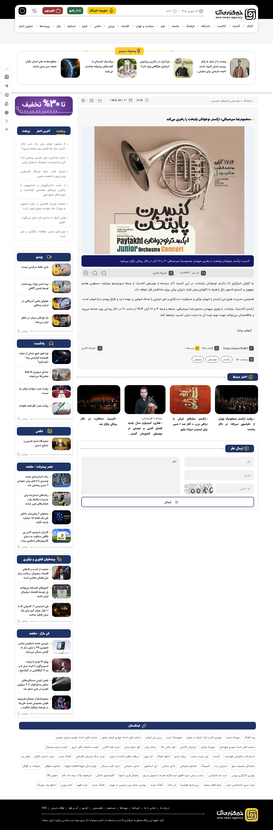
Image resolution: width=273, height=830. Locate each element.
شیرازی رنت (220, 766)
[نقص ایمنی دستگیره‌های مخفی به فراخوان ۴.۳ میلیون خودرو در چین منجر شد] (61, 684)
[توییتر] (7, 120)
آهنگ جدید (65, 756)
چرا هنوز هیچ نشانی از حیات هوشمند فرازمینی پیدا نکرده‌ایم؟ (33, 357)
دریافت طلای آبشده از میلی (124, 756)
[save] (91, 101)
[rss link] (6, 128)
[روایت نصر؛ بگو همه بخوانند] (61, 408)
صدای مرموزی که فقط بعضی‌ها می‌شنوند (36, 374)
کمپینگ (205, 766)
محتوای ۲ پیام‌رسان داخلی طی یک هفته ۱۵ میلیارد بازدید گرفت (34, 518)
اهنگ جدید (98, 785)
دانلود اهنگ (163, 756)
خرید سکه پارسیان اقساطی (90, 756)
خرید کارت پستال (110, 766)
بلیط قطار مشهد (212, 785)
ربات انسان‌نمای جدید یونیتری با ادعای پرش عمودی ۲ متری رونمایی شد (32, 480)
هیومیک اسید (174, 737)
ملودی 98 (52, 775)
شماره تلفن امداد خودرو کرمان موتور (121, 737)
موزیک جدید (233, 737)
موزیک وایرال (208, 747)
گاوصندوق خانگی (105, 775)
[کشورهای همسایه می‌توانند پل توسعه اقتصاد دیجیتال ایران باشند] (61, 591)
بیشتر (25, 331)
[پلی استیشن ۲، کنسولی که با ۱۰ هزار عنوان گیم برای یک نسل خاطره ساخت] (61, 610)
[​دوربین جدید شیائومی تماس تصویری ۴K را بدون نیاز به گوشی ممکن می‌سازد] (61, 647)
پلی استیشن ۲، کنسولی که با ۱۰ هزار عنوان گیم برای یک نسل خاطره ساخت (33, 610)
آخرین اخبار (43, 131)
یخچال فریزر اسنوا (128, 775)
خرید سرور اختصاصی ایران (240, 785)
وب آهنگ (249, 737)
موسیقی (212, 359)
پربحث (26, 131)
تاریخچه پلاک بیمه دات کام (76, 775)
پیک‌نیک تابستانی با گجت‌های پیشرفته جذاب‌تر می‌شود (99, 66)
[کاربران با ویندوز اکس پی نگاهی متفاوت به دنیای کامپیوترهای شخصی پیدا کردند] (61, 536)
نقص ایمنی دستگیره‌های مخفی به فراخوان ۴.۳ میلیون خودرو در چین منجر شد (32, 684)
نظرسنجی (98, 808)
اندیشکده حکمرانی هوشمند (240, 756)
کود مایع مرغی (132, 747)
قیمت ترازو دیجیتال (56, 747)
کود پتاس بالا (168, 747)
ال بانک (171, 785)
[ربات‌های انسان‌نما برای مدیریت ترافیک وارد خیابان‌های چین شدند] (61, 499)
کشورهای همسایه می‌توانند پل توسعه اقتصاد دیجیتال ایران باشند (34, 592)
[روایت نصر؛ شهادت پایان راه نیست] (61, 391)
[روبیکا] (7, 112)
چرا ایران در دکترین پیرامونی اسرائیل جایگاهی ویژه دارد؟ (154, 64)
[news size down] (103, 273)
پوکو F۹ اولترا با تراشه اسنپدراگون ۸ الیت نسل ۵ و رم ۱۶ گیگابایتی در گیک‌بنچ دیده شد (33, 666)
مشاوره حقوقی (52, 766)
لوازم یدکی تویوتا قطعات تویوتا (80, 766)
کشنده (216, 756)
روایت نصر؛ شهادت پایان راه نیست (33, 391)
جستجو (111, 808)
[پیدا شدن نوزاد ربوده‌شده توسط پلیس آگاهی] (61, 287)
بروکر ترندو (180, 756)
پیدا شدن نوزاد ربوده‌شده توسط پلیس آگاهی (34, 286)
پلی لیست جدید (199, 756)
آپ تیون (148, 756)
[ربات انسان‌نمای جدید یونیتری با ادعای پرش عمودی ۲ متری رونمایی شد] (61, 480)
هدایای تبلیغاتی (188, 766)
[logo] (236, 14)
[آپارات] (6, 94)
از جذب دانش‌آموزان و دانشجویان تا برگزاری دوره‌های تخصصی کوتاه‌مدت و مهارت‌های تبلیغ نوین (42, 190)
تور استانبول (150, 766)
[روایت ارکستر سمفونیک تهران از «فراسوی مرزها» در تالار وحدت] (236, 399)
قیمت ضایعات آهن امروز (84, 747)
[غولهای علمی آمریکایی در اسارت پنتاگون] (61, 304)
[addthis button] (171, 273)
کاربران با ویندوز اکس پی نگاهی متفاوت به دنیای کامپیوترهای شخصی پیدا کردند (35, 536)
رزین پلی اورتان (153, 737)
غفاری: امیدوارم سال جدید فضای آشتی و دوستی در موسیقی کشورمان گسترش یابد (145, 428)
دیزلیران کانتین (188, 747)
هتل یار (26, 756)
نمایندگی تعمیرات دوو (243, 766)
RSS (44, 808)
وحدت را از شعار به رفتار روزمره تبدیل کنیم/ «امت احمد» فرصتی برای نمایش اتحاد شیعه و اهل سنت (212, 66)
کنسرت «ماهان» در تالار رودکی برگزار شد (98, 421)
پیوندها (124, 808)
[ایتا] (6, 103)
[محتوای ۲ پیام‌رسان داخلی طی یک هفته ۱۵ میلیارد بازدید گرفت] (61, 517)
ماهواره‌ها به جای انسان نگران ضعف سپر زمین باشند (41, 64)
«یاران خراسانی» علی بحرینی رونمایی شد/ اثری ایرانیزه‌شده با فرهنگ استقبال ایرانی (42, 159)
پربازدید (60, 131)
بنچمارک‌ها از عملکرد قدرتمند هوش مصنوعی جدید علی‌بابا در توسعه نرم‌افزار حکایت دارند (32, 703)
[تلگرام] (6, 85)
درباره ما (164, 808)
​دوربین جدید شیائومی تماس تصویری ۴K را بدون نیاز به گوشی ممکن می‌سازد (33, 647)
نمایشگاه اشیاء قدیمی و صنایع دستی (36, 443)
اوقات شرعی (57, 808)
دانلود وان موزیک (46, 785)
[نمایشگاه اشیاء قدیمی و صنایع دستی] (61, 444)
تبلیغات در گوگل (31, 766)
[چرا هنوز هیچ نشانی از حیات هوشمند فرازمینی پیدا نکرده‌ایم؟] (61, 357)
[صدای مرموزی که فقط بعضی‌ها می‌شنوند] (61, 374)
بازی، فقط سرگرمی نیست (34, 267)
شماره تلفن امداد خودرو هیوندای (237, 747)
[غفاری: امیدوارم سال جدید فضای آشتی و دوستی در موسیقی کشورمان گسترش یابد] (145, 399)
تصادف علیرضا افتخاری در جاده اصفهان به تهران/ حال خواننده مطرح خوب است (42, 206)
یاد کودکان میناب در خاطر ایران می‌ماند (34, 320)
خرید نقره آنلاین (111, 747)
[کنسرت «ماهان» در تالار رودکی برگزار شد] (98, 399)
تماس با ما (150, 808)
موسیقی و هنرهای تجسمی (225, 101)
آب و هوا (73, 808)
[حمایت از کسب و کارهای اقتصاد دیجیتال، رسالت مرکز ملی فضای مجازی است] (61, 573)
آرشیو (85, 808)
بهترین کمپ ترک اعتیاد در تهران (203, 737)
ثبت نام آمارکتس (217, 775)
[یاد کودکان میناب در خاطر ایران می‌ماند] (61, 320)
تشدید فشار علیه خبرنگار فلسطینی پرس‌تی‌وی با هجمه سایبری (42, 173)
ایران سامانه (48, 820)
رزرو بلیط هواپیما (190, 785)
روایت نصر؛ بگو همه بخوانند (33, 406)
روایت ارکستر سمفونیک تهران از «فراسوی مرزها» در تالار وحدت (236, 424)
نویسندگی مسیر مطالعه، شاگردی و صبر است (42, 233)
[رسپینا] (44, 106)
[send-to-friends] (100, 100)
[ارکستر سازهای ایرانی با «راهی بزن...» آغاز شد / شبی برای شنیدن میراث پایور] (190, 399)
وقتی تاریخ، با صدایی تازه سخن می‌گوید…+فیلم (42, 219)
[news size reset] (94, 273)
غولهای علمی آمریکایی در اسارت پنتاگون (35, 303)
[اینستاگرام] (6, 76)
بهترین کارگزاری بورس (243, 775)
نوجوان (197, 359)
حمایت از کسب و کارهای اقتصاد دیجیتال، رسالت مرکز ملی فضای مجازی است (33, 573)
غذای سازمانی (131, 766)
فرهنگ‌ (247, 101)
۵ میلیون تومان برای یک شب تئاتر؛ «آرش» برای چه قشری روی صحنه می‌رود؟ (42, 146)
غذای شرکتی (168, 766)
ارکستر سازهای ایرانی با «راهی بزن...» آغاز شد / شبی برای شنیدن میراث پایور (190, 424)
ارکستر (226, 359)
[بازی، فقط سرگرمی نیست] (61, 270)
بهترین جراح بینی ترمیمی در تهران (127, 785)
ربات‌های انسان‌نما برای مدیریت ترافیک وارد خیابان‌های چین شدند (36, 499)
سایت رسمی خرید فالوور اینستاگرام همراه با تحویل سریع (173, 775)
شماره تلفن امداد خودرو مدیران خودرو (76, 737)
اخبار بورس (66, 785)
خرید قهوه (82, 785)
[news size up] (86, 273)
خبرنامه (136, 808)
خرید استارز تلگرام (44, 756)
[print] (83, 101)
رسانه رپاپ (150, 747)
